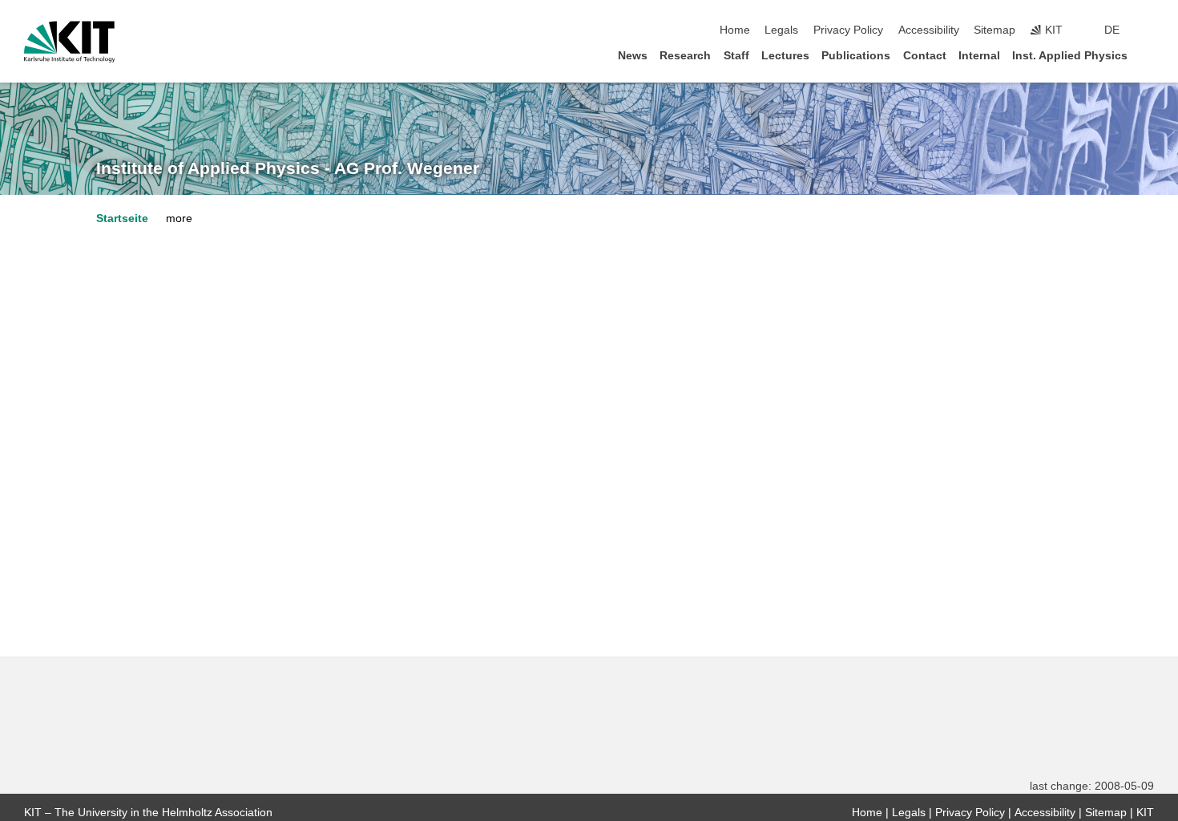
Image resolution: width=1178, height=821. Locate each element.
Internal (979, 56)
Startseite (122, 218)
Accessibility (928, 30)
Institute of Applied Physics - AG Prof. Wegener (287, 168)
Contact (924, 56)
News (632, 56)
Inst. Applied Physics (1070, 56)
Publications (855, 56)
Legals (781, 30)
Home (735, 30)
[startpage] (1149, 55)
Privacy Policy (848, 30)
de (1112, 30)
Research (685, 56)
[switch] (1149, 30)
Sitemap (994, 30)
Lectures (785, 56)
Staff (736, 56)
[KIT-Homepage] (69, 42)
